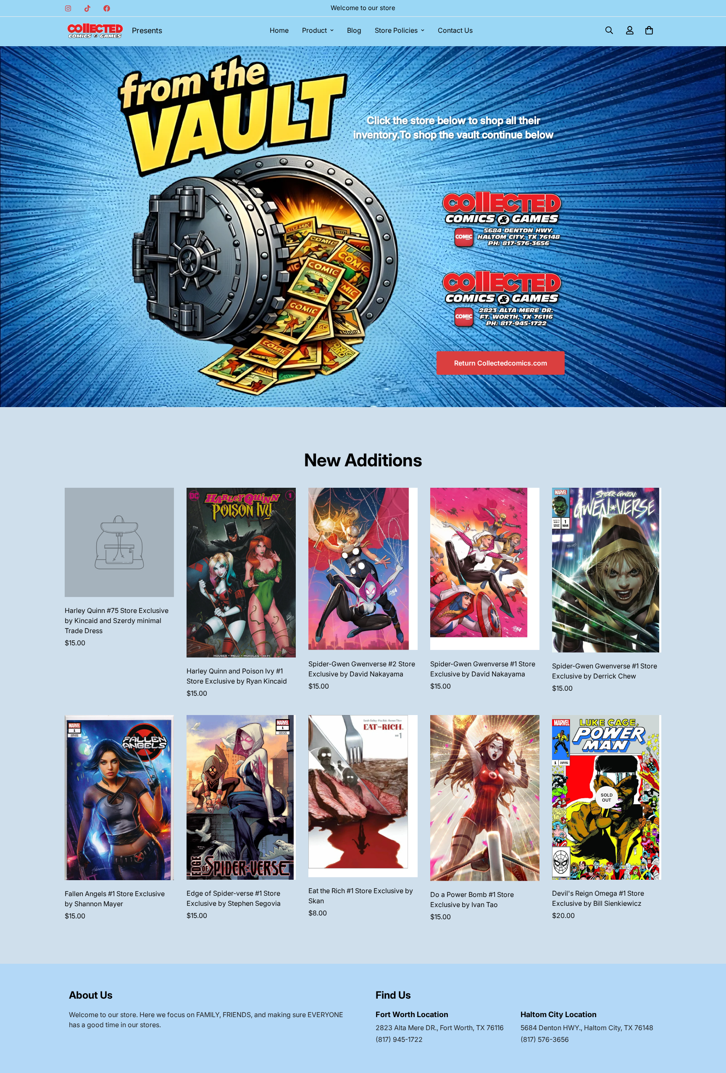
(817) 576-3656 (545, 1039)
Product (314, 30)
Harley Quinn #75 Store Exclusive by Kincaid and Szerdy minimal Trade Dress (116, 620)
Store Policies (396, 30)
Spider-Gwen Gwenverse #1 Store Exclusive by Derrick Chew (604, 671)
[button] (649, 30)
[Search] (609, 30)
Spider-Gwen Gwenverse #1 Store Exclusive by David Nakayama (482, 669)
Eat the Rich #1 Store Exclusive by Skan (360, 895)
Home (279, 30)
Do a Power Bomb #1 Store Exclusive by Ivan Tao (472, 899)
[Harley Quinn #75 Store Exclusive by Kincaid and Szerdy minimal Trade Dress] (119, 542)
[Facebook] (106, 8)
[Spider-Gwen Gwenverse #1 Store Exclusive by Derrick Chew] (606, 570)
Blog (354, 30)
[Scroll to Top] (709, 1027)
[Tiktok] (87, 8)
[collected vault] (95, 30)
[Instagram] (68, 8)
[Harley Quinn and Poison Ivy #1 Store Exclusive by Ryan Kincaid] (241, 572)
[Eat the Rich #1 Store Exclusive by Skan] (363, 796)
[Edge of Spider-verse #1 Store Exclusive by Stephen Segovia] (241, 797)
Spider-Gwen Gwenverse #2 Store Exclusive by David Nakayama (361, 669)
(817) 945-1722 (399, 1039)
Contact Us (455, 30)
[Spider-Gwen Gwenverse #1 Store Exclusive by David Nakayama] (484, 569)
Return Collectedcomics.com (500, 363)
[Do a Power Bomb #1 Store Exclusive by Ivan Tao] (484, 798)
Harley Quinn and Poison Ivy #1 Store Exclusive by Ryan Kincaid (237, 676)
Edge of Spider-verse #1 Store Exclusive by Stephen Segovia (234, 898)
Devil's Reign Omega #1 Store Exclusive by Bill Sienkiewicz (598, 898)
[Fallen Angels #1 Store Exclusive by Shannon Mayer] (119, 797)
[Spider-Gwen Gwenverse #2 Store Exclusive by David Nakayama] (363, 569)
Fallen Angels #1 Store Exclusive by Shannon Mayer (115, 898)
